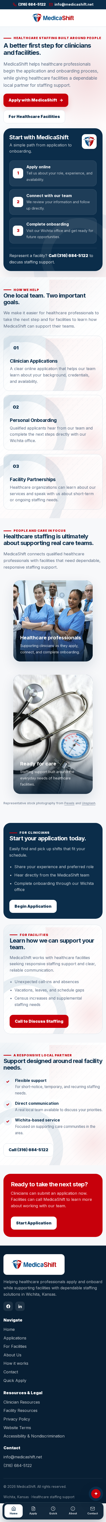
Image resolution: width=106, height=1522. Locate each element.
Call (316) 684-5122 (68, 255)
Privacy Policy (16, 1419)
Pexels (69, 803)
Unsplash (88, 803)
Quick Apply (14, 1380)
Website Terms (17, 1427)
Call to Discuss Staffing (39, 1021)
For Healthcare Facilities (34, 116)
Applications (14, 1337)
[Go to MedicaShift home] (53, 18)
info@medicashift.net (22, 1456)
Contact (10, 1371)
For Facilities (15, 1346)
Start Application (34, 1222)
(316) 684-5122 (17, 1465)
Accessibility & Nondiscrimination (34, 1436)
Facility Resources (20, 1410)
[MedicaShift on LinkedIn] (20, 1306)
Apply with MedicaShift (36, 100)
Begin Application (33, 906)
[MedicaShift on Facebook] (8, 1306)
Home (9, 1329)
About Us (12, 1354)
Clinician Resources (21, 1402)
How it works (15, 1363)
